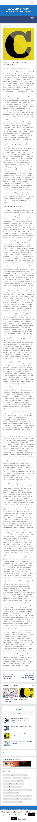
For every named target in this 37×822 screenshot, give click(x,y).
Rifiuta (14, 819)
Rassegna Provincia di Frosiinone (12, 787)
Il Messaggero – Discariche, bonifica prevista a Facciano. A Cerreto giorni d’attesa (20, 720)
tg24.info (29, 796)
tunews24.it (24, 799)
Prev (32, 685)
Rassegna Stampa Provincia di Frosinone (14, 796)
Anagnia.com (13, 775)
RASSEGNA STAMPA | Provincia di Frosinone (18, 10)
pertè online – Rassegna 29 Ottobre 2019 (27, 677)
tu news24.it (16, 799)
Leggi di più (22, 819)
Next (34, 685)
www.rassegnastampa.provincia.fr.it (13, 802)
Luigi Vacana (25, 778)
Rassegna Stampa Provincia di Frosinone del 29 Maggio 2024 (10, 699)
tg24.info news (7, 799)
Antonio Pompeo (23, 775)
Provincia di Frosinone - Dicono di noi (13, 784)
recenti (18, 713)
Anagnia (6, 775)
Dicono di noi (7, 778)
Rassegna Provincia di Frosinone (12, 790)
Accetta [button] (32, 815)
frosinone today (16, 778)
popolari (18, 709)
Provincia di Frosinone (17, 781)
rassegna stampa (27, 790)
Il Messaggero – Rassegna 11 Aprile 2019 (21, 726)
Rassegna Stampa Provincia (11, 793)
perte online (7, 781)
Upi (30, 799)
